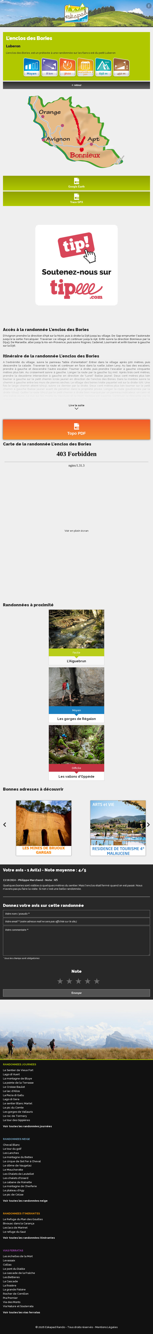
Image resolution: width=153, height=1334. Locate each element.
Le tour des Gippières (16, 1120)
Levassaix (9, 1260)
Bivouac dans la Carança (18, 1223)
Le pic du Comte (13, 1107)
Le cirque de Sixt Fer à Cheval (22, 1161)
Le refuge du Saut (14, 1231)
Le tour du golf (12, 1148)
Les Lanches (11, 1152)
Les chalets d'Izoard (15, 1178)
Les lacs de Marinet (15, 1227)
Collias (7, 1264)
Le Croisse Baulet (14, 1086)
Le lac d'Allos (11, 1091)
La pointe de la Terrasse (18, 1082)
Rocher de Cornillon (15, 1293)
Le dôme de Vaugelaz (17, 1165)
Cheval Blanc (11, 1144)
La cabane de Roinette (17, 1182)
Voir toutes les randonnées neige (25, 1200)
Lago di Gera (11, 1099)
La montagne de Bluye (17, 1078)
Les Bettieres (11, 1277)
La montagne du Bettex (18, 1157)
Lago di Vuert (11, 1074)
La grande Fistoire (14, 1289)
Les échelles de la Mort (18, 1256)
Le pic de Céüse (13, 1194)
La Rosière (9, 1285)
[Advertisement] (76, 563)
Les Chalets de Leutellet (18, 1173)
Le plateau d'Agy (13, 1190)
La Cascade (10, 1281)
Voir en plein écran (76, 530)
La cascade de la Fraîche (19, 1272)
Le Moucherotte (13, 1169)
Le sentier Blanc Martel (17, 1103)
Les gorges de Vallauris (18, 1111)
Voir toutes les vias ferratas (21, 1312)
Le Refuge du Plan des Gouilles (23, 1219)
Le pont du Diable (14, 1268)
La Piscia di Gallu (13, 1095)
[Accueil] (76, 24)
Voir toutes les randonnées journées (27, 1126)
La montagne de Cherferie (20, 1186)
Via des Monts (11, 1302)
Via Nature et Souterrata (18, 1306)
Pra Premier (10, 1297)
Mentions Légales (106, 1327)
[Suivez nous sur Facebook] (149, 6)
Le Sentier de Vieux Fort (18, 1070)
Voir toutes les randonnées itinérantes (29, 1237)
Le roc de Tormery (15, 1115)
